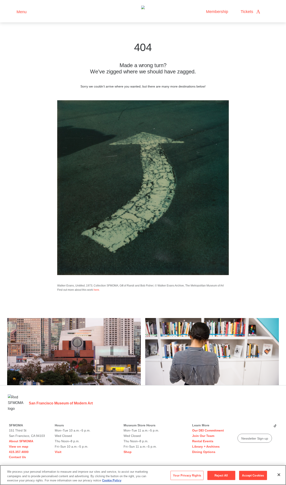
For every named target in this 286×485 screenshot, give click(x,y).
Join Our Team (203, 436)
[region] (143, 475)
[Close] (279, 475)
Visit (58, 452)
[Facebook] (266, 427)
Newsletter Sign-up (254, 438)
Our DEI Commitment (208, 430)
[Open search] (268, 11)
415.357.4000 (19, 452)
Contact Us (17, 457)
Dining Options (203, 452)
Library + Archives (206, 446)
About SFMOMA (21, 441)
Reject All (221, 475)
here (96, 289)
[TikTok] (275, 427)
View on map (18, 446)
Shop (128, 452)
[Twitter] (257, 427)
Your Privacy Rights (187, 475)
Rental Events (202, 441)
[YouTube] (240, 427)
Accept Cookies (253, 475)
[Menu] (11, 11)
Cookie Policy (111, 480)
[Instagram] (249, 427)
